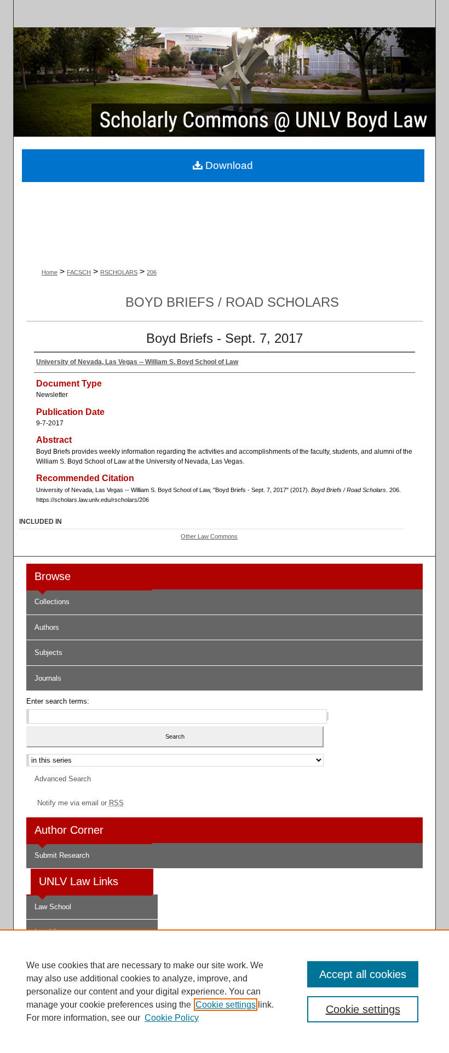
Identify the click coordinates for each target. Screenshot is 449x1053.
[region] (224, 991)
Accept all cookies (362, 974)
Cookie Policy (172, 1017)
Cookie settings (225, 1004)
